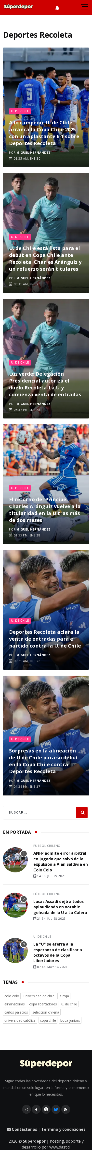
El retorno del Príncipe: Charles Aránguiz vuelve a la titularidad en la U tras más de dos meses (45, 509)
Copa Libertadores (43, 1004)
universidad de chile (39, 996)
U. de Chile (20, 111)
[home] (18, 7)
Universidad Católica (20, 1020)
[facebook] (36, 1109)
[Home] (46, 1064)
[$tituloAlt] (15, 861)
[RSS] (65, 1109)
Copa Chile (48, 1020)
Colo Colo (11, 996)
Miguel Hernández (33, 152)
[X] (46, 1109)
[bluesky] (56, 1109)
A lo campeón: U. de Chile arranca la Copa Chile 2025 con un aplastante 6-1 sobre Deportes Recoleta (44, 133)
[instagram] (26, 1109)
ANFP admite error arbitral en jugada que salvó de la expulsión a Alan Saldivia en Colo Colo (60, 861)
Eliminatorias (14, 1004)
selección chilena (45, 1012)
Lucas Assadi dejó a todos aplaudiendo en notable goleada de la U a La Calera (60, 907)
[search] (82, 812)
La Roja (64, 996)
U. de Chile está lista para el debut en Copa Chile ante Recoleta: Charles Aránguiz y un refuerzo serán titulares (45, 258)
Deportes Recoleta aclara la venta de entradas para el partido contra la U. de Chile (45, 639)
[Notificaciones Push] (57, 7)
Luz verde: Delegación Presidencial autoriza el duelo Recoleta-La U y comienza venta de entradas (45, 384)
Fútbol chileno (47, 846)
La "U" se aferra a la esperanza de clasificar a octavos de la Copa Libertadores (57, 952)
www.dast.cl (59, 1147)
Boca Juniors (70, 1020)
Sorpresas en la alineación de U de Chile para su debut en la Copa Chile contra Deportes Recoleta (43, 761)
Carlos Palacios (16, 1012)
